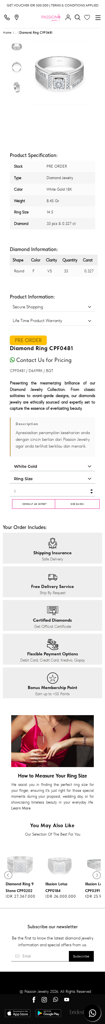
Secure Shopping (28, 306)
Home (7, 33)
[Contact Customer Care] (8, 18)
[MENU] (98, 17)
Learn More (21, 808)
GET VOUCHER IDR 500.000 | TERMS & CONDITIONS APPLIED (52, 5)
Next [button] (85, 73)
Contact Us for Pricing (43, 359)
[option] (17, 48)
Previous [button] (33, 73)
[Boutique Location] (18, 18)
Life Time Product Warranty (37, 320)
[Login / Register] (69, 18)
